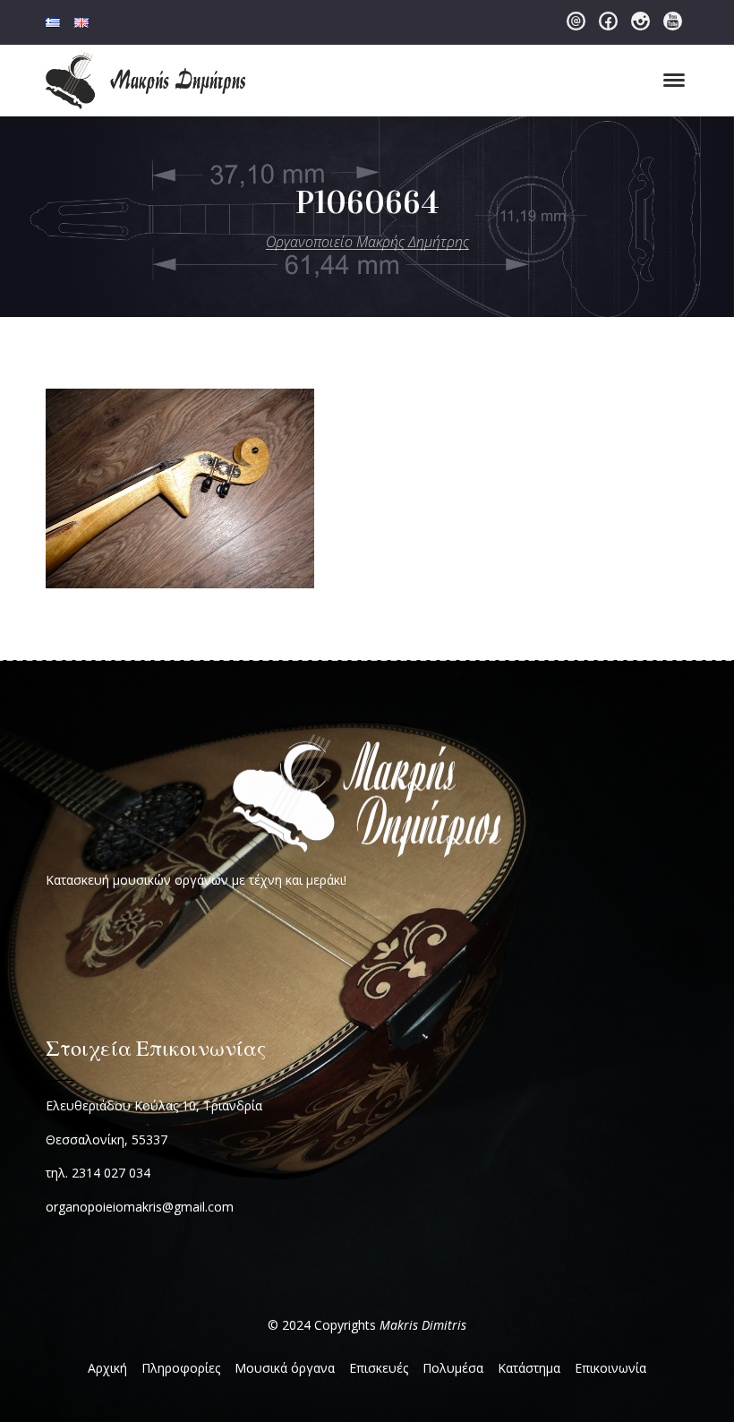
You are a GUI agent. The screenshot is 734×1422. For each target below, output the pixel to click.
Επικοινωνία (610, 1367)
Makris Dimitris (423, 1324)
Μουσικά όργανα (285, 1367)
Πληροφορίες (180, 1367)
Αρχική (107, 1367)
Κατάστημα (529, 1367)
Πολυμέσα (452, 1367)
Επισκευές (378, 1367)
